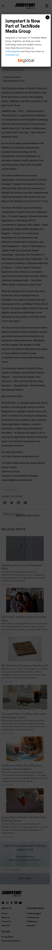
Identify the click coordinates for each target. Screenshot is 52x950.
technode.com (12, 54)
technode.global (13, 51)
